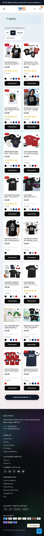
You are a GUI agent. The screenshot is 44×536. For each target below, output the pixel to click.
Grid (13, 33)
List (7, 33)
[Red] (19, 79)
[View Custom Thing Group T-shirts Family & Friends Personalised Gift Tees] (12, 358)
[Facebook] (5, 471)
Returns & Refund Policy (10, 490)
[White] (8, 79)
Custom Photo (7, 439)
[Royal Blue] (16, 79)
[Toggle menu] (4, 9)
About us (6, 460)
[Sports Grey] (33, 253)
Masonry (20, 33)
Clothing (6, 442)
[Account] (34, 9)
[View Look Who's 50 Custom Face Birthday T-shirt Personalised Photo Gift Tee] (31, 228)
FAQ (4, 496)
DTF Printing (7, 448)
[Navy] (33, 122)
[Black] (6, 79)
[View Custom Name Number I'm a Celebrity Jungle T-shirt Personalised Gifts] (31, 141)
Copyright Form (8, 493)
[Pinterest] (23, 471)
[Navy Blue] (14, 79)
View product (12, 83)
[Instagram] (10, 471)
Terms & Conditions (9, 480)
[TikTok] (14, 471)
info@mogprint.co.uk (13, 428)
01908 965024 (12, 426)
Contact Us (6, 463)
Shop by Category (9, 445)
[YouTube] (19, 471)
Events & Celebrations (10, 451)
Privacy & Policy (8, 487)
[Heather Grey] (11, 79)
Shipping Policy (8, 483)
